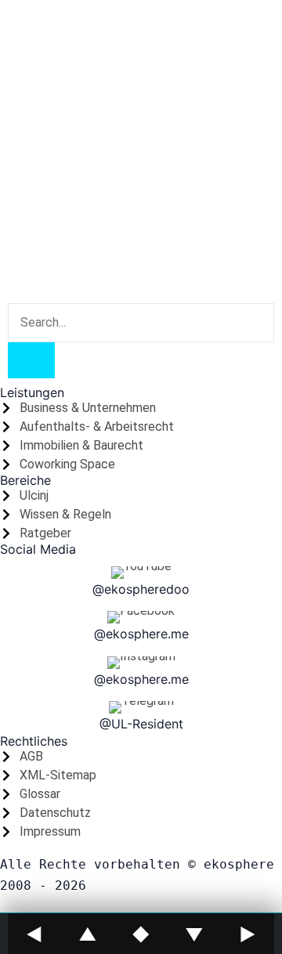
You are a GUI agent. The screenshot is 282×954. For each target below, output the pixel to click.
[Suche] (31, 360)
